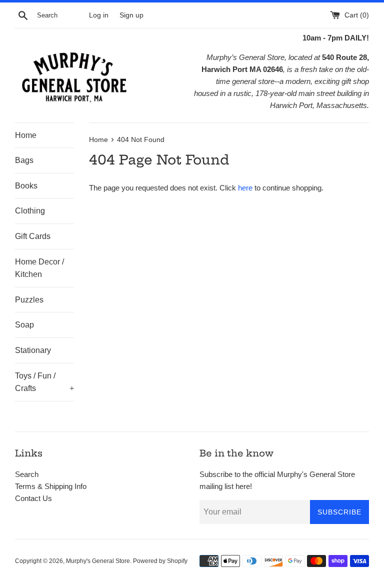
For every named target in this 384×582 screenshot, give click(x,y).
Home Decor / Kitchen (39, 268)
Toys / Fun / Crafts (44, 382)
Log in (98, 15)
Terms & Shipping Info (50, 486)
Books (26, 186)
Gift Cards (32, 236)
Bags (24, 160)
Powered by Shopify (160, 561)
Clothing (30, 210)
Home (25, 135)
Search (26, 474)
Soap (24, 324)
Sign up (132, 15)
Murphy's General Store (98, 561)
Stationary (33, 350)
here (245, 188)
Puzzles (29, 300)
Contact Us (33, 498)
